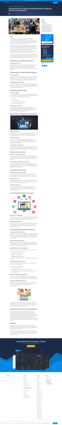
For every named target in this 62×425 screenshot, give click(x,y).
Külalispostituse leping (26, 396)
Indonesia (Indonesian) (40, 409)
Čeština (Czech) (39, 402)
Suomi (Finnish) (39, 407)
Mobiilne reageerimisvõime (14, 242)
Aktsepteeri (55, 423)
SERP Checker (25, 378)
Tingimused (38, 376)
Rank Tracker (25, 376)
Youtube (10, 376)
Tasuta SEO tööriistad (26, 395)
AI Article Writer (26, 384)
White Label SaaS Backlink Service (28, 388)
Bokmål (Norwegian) (39, 418)
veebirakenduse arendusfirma (14, 326)
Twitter (15, 376)
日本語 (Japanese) (39, 393)
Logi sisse (51, 2)
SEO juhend (25, 394)
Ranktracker (7, 2)
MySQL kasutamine (21, 147)
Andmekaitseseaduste (14, 256)
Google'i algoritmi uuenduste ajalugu (28, 397)
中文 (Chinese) (38, 400)
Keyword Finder (26, 377)
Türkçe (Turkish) (39, 399)
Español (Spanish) (39, 390)
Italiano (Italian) (39, 392)
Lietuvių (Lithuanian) (39, 410)
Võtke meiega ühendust (49, 376)
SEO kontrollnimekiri (26, 383)
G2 (21, 376)
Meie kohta (47, 377)
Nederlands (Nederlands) (40, 394)
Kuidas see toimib (17, 2)
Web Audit (25, 379)
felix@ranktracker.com (48, 384)
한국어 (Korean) (39, 417)
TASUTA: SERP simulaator (27, 385)
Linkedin (18, 376)
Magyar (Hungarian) (39, 408)
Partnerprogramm (26, 390)
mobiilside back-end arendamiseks (15, 142)
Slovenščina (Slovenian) (40, 415)
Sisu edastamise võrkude (15, 269)
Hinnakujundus (22, 2)
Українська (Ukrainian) (40, 416)
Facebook (7, 376)
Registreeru (55, 2)
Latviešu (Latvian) (39, 411)
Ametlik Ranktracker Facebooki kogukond (12, 376)
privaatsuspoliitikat (46, 423)
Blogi (26, 2)
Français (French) (39, 391)
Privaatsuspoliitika (39, 377)
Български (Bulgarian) (39, 401)
